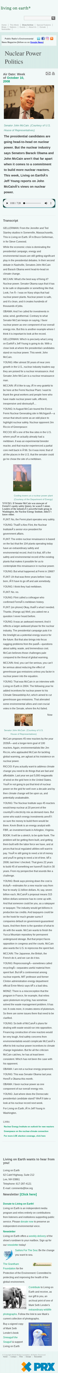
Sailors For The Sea (26, 1250)
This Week (14, 25)
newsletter (13, 1245)
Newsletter (6, 29)
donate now (27, 1221)
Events (22, 27)
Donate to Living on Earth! (18, 1203)
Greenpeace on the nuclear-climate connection (26, 1131)
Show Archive (27, 25)
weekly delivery (37, 1236)
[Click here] (28, 1194)
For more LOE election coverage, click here (24, 1136)
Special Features (44, 25)
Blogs (4, 27)
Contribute (34, 1287)
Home (4, 25)
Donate (43, 27)
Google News (36, 42)
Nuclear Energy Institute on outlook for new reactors (29, 1126)
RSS (21, 1357)
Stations (13, 27)
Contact (13, 1357)
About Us (32, 27)
